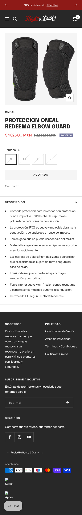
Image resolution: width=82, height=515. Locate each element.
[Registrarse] (67, 402)
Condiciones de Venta (59, 331)
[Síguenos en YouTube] (28, 437)
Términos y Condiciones (61, 346)
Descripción (15, 202)
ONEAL (10, 112)
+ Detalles (52, 5)
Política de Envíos (56, 354)
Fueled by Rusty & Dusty (25, 452)
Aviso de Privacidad (57, 339)
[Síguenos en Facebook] (10, 437)
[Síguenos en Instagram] (19, 437)
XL (51, 159)
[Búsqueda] (15, 19)
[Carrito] (75, 19)
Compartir (12, 186)
